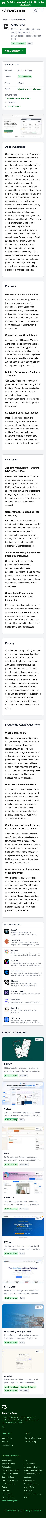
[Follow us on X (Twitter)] (3, 1427)
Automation (6, 1467)
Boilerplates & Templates (33, 1470)
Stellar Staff (9, 1287)
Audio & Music (29, 1464)
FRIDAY (8, 1064)
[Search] (35, 10)
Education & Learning (32, 1494)
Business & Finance (28, 1387)
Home (4, 19)
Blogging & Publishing (11, 1470)
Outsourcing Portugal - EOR (17, 1331)
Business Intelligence (31, 1474)
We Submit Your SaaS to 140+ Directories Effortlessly (25, 3)
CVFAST (8, 1109)
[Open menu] (41, 10)
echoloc (8, 1376)
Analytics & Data (11, 1387)
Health (26, 1497)
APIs (25, 1460)
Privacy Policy (30, 1442)
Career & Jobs (8, 1477)
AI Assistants (7, 1460)
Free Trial (23, 1075)
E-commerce (7, 1494)
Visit (37, 1040)
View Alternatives (14, 106)
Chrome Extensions (10, 1480)
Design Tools (28, 1487)
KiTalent (8, 1242)
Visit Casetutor (12, 51)
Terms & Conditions (33, 1438)
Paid (29, 44)
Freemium (24, 1164)
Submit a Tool (7, 1445)
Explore (5, 1442)
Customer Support (30, 1484)
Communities (28, 1480)
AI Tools (11, 19)
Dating (4, 1487)
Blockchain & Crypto (31, 1467)
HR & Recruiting (18, 44)
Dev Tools (6, 1490)
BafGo (7, 1153)
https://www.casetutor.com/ (29, 89)
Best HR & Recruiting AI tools (19, 98)
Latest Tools (7, 1438)
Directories (27, 1490)
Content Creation (9, 1484)
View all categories (10, 1501)
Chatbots (27, 1477)
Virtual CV (9, 1198)
